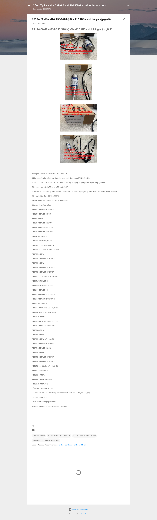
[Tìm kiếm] (128, 6)
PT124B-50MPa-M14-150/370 (59, 436)
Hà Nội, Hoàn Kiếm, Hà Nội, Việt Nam (72, 445)
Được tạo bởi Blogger (80, 509)
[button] (123, 19)
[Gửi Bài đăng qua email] (33, 431)
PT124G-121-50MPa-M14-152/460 (46, 440)
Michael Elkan (84, 514)
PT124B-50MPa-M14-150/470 (84, 436)
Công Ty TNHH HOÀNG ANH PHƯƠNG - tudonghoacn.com (69, 5)
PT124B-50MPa (39, 436)
